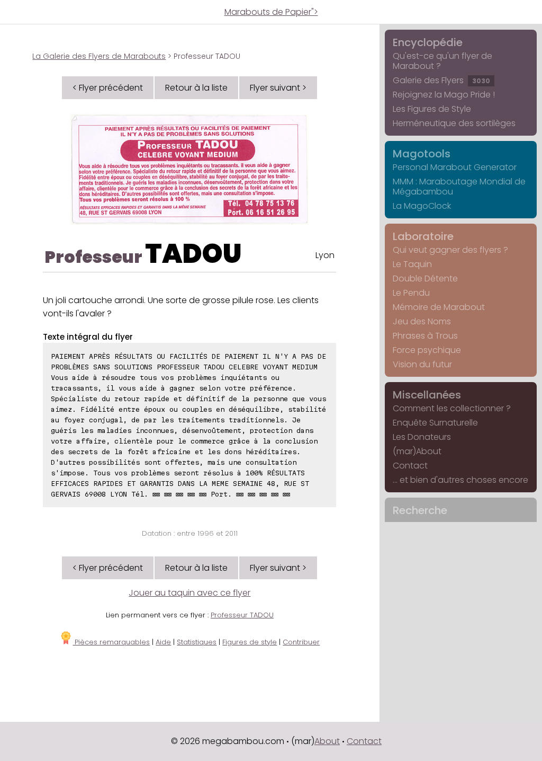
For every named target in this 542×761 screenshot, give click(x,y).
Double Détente (425, 278)
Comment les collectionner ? (452, 408)
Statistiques (196, 642)
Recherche (420, 510)
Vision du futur (422, 364)
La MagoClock (422, 206)
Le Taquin (412, 264)
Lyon (325, 255)
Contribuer (301, 642)
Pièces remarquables (111, 642)
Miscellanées (427, 394)
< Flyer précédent (108, 88)
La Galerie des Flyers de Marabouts (99, 56)
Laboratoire (423, 236)
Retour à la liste (196, 88)
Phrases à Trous (425, 336)
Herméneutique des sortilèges (454, 123)
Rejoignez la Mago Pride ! (444, 95)
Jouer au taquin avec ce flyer (189, 593)
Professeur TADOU (242, 615)
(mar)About (417, 451)
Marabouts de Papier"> (271, 12)
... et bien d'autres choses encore (460, 480)
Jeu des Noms (422, 321)
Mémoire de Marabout (439, 307)
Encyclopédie (428, 42)
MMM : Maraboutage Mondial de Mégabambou (459, 186)
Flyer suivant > (278, 88)
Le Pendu (411, 293)
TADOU (193, 253)
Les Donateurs (422, 437)
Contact (410, 465)
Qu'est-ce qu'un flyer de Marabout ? (442, 61)
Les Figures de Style (432, 109)
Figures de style (249, 642)
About (327, 741)
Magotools (421, 153)
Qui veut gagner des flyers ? (450, 250)
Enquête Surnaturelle (435, 423)
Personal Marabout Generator (455, 167)
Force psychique (427, 350)
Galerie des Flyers (441, 80)
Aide (163, 642)
